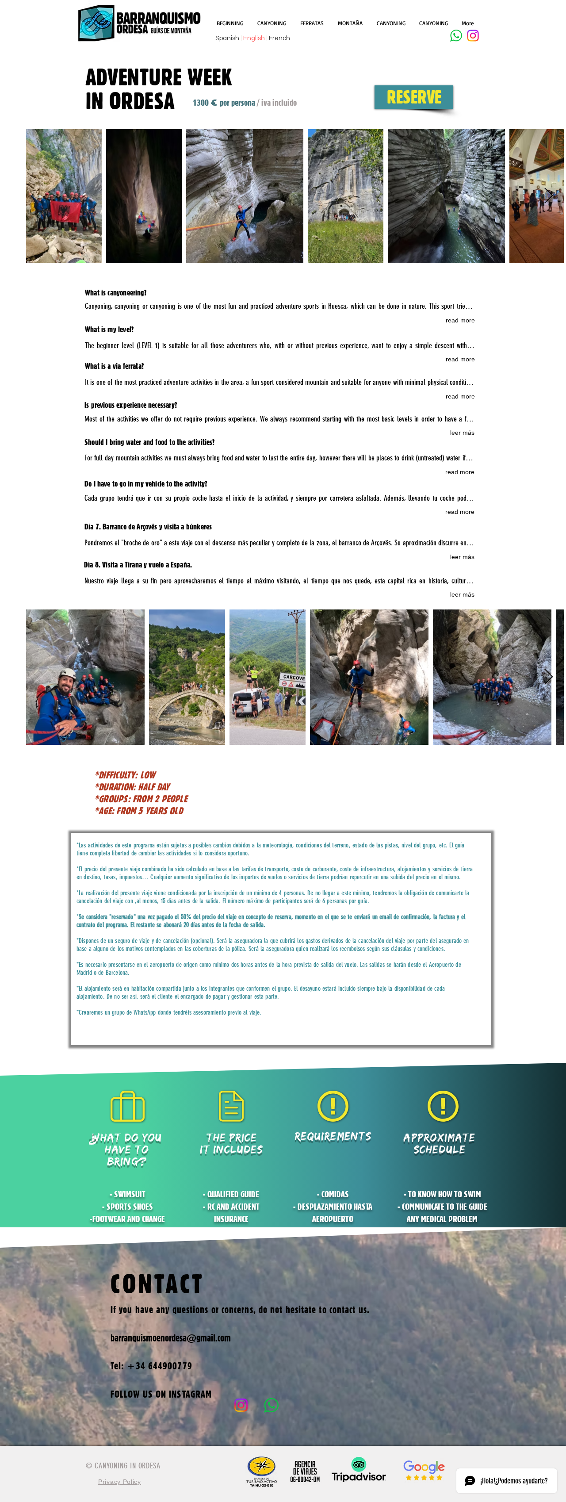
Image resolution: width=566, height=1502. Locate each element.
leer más (462, 432)
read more (460, 320)
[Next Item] (548, 677)
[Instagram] (473, 35)
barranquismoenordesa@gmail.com (171, 1338)
